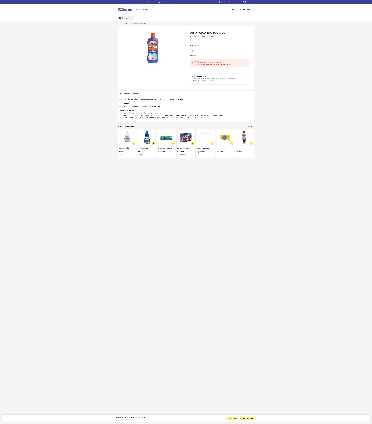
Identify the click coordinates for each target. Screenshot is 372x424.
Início (119, 24)
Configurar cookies (247, 419)
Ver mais (251, 126)
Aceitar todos (232, 419)
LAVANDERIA (125, 24)
